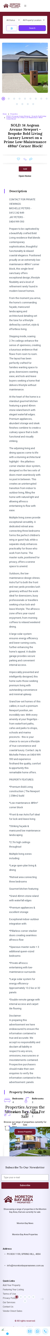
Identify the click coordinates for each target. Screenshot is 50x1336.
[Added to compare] (25, 159)
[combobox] (12, 20)
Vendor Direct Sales (12, 1311)
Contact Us (8, 1306)
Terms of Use (9, 1294)
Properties (14, 114)
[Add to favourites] (18, 159)
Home (5, 114)
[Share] (30, 159)
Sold (25, 169)
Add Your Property (11, 1285)
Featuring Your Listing (13, 1289)
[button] (25, 5)
